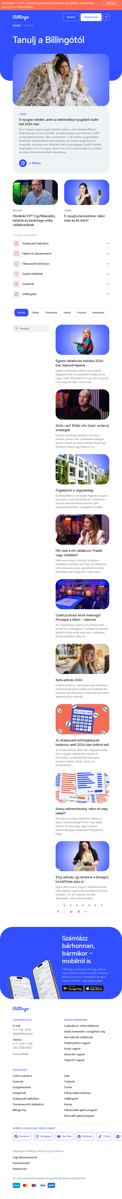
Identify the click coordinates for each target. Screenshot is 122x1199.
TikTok (106, 1136)
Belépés (71, 17)
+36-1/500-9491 (22, 1047)
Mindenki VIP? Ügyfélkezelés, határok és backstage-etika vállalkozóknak (34, 220)
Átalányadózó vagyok (77, 1043)
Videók (67, 312)
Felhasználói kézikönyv (78, 1093)
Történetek (51, 312)
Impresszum (20, 1168)
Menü (106, 17)
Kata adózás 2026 (69, 680)
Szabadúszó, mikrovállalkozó (81, 1025)
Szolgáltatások (22, 1087)
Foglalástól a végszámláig (74, 490)
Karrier (68, 1104)
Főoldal (17, 25)
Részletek (111, 3)
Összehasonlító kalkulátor (28, 1104)
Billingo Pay (19, 1110)
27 (78, 911)
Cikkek (22, 114)
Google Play (72, 988)
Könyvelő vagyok (74, 1054)
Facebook (24, 1136)
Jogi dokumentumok (25, 1157)
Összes (21, 312)
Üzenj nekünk (20, 1053)
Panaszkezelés (21, 1163)
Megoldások (20, 1070)
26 (71, 911)
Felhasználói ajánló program (80, 1110)
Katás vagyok (72, 1048)
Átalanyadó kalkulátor (26, 1098)
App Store (94, 988)
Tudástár (69, 1081)
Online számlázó (22, 1075)
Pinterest (87, 1136)
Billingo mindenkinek (76, 1020)
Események (98, 312)
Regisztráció (91, 17)
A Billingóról (71, 1098)
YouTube (66, 1136)
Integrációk (19, 1093)
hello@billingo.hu (23, 1033)
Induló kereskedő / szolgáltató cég (84, 1031)
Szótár (68, 1087)
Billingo (21, 17)
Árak (67, 1075)
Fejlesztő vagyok (74, 1060)
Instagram (45, 1136)
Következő (85, 911)
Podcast (18, 210)
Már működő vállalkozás (78, 1037)
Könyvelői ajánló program (79, 1115)
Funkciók (18, 1081)
